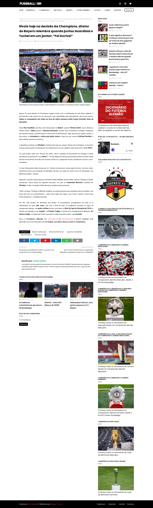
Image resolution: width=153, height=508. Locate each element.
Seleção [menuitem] (69, 10)
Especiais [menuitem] (117, 10)
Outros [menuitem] (97, 10)
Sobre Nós (112, 504)
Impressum (101, 504)
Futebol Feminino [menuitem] (83, 10)
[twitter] (131, 3)
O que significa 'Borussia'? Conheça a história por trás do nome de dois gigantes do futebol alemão (121, 39)
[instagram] (126, 3)
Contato (122, 504)
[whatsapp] (121, 3)
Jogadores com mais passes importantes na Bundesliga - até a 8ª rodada (119, 71)
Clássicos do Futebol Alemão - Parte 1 (118, 84)
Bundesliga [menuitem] (30, 10)
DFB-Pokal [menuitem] (58, 10)
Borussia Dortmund (56, 232)
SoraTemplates (33, 504)
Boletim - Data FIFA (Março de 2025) (53, 303)
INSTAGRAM (67, 219)
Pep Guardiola (26, 235)
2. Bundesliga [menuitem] (44, 10)
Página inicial (24, 19)
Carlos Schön (28, 41)
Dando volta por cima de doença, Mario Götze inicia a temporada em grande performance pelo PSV (121, 55)
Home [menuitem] (21, 10)
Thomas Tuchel (36, 19)
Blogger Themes (57, 504)
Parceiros (130, 504)
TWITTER (52, 219)
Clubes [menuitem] (107, 10)
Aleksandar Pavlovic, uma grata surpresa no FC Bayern (81, 305)
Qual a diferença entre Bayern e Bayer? (119, 26)
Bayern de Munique (39, 232)
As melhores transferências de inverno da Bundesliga (30, 305)
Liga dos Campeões (74, 232)
